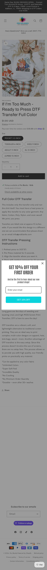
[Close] (42, 263)
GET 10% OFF (23, 300)
